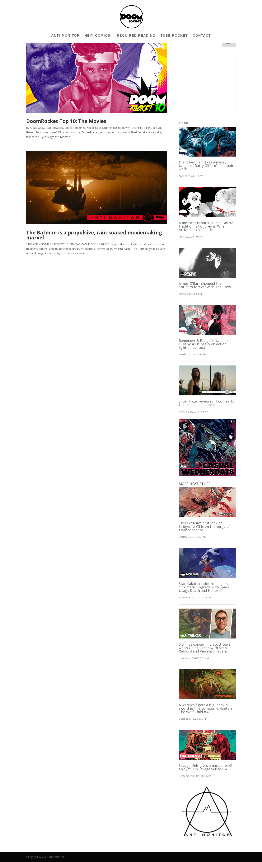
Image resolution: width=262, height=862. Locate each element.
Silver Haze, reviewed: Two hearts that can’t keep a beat (206, 403)
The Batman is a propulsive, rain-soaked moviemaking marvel (94, 235)
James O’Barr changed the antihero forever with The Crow (205, 285)
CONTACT (202, 35)
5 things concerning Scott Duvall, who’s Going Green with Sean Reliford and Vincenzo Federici (206, 647)
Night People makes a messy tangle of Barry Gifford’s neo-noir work (206, 165)
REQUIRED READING (136, 35)
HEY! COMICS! (98, 35)
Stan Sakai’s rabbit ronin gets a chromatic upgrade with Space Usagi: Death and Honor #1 (205, 587)
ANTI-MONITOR (65, 35)
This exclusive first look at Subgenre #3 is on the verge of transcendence (204, 526)
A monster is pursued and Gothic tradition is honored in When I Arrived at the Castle (206, 226)
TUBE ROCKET (174, 35)
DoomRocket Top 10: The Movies (66, 121)
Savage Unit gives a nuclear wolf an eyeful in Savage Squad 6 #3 (205, 767)
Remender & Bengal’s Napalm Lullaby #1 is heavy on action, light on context (203, 344)
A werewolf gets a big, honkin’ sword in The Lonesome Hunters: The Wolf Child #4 (206, 708)
